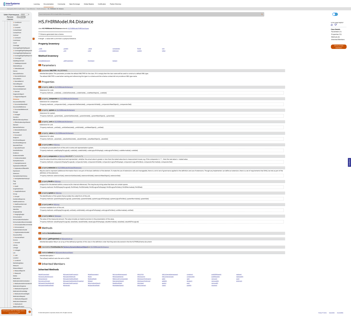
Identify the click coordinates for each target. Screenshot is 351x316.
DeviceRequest (17, 84)
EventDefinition (18, 150)
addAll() (164, 281)
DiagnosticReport (18, 94)
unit (163, 48)
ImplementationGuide (20, 230)
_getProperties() (68, 61)
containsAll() (191, 277)
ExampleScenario (18, 160)
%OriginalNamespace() (120, 274)
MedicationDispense (19, 286)
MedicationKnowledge (20, 291)
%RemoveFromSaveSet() (120, 279)
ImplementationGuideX (22, 232)
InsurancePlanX (19, 237)
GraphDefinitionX (20, 191)
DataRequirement (18, 61)
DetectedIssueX (19, 68)
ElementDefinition (18, 127)
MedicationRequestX (21, 299)
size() (237, 279)
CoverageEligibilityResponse (22, 53)
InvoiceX (17, 242)
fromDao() (91, 61)
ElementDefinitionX (21, 130)
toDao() (115, 61)
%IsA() (90, 277)
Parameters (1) (336, 32)
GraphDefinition (18, 189)
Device (15, 71)
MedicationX (18, 304)
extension (116, 51)
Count (15, 43)
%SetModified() (117, 283)
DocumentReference (19, 107)
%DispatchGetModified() (46, 285)
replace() (239, 274)
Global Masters (89, 4)
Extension (16, 173)
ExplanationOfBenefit (20, 166)
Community (61, 4)
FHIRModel (53, 9)
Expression (16, 171)
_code (40, 48)
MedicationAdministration (21, 281)
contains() (190, 274)
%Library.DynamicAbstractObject (75, 247)
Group (15, 194)
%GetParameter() (93, 274)
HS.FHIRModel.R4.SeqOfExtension (69, 168)
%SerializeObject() (118, 281)
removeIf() (214, 283)
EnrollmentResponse (19, 143)
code (89, 51)
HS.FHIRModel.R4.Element (64, 87)
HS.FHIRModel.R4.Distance (99, 247)
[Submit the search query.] (262, 14)
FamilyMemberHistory (20, 176)
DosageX (17, 114)
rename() (214, 285)
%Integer (58, 216)
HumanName (17, 207)
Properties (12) (336, 34)
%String (56, 145)
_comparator (42, 51)
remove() (214, 279)
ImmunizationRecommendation (23, 222)
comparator (116, 48)
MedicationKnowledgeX (22, 294)
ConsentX (17, 27)
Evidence (16, 153)
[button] (338, 47)
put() (188, 283)
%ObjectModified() (94, 285)
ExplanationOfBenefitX (22, 168)
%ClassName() (42, 279)
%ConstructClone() (44, 281)
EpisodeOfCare (17, 145)
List (14, 253)
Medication (16, 278)
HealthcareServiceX (21, 204)
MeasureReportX (20, 271)
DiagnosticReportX (20, 96)
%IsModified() (92, 279)
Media (15, 276)
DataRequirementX (20, 63)
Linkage (15, 248)
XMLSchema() (141, 285)
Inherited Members (338, 39)
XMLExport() (141, 277)
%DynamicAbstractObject (64, 253)
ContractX (18, 38)
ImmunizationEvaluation (21, 219)
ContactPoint (17, 32)
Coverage (16, 45)
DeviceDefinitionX (20, 76)
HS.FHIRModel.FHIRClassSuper (78, 28)
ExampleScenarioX (20, 163)
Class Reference (31, 9)
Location (15, 258)
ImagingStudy (17, 212)
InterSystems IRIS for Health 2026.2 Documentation (14, 312)
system (139, 51)
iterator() (189, 281)
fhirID (139, 48)
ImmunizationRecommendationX (25, 224)
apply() (164, 283)
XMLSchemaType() (168, 277)
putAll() (189, 285)
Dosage (15, 112)
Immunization (17, 217)
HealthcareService (18, 201)
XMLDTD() (140, 274)
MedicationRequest (19, 296)
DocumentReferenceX (21, 109)
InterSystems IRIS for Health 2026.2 (16, 9)
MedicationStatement (20, 301)
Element (15, 125)
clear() (164, 285)
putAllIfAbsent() (216, 274)
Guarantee (332, 312)
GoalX (16, 186)
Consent (15, 25)
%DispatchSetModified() (70, 279)
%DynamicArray (66, 239)
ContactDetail (17, 30)
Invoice (15, 240)
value (163, 51)
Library (15, 245)
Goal (14, 184)
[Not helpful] (335, 25)
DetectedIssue (17, 66)
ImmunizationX (19, 227)
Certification (102, 4)
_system (65, 48)
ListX (16, 255)
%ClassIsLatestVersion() (45, 277)
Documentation (49, 4)
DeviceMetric (17, 79)
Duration (16, 117)
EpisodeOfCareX (20, 148)
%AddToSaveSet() (43, 274)
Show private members (338, 47)
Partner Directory (115, 4)
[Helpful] (332, 25)
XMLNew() (140, 283)
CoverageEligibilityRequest (21, 48)
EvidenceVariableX (20, 158)
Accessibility (340, 312)
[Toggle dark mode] (335, 14)
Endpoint (16, 137)
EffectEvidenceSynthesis (20, 120)
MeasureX (18, 273)
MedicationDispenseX (21, 288)
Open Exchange (74, 4)
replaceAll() (239, 277)
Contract (15, 35)
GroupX (17, 196)
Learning (37, 4)
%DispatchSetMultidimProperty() (73, 281)
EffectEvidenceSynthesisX (22, 122)
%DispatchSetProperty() (70, 283)
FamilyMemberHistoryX (22, 178)
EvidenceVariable (18, 155)
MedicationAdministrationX (23, 283)
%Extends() (66, 285)
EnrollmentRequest (19, 140)
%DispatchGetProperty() (70, 274)
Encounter (16, 132)
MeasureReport (18, 268)
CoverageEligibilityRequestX (23, 50)
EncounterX (18, 135)
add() (163, 279)
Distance (61, 9)
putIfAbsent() (215, 277)
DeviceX (17, 91)
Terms (325, 312)
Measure (16, 265)
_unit (64, 51)
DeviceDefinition (18, 73)
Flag (14, 181)
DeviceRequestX (20, 86)
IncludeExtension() (44, 61)
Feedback (349, 162)
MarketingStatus (18, 263)
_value (90, 48)
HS (48, 9)
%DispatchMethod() (69, 277)
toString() (239, 281)
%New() (90, 281)
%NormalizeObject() (94, 283)
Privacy (320, 312)
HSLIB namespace (41, 9)
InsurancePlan (17, 235)
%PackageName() (118, 277)
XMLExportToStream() (144, 279)
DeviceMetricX (19, 81)
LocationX (18, 260)
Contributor (16, 40)
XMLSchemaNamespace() (170, 274)
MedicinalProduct (18, 306)
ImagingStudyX (19, 214)
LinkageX (17, 250)
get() (188, 279)
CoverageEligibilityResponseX (24, 56)
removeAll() (215, 281)
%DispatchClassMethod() (46, 283)
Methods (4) (335, 37)
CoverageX (18, 58)
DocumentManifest (19, 102)
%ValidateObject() (118, 285)
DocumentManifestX (21, 104)
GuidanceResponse (19, 199)
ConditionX (18, 22)
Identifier (16, 209)
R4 (57, 9)
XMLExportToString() (143, 281)
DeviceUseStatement (19, 89)
